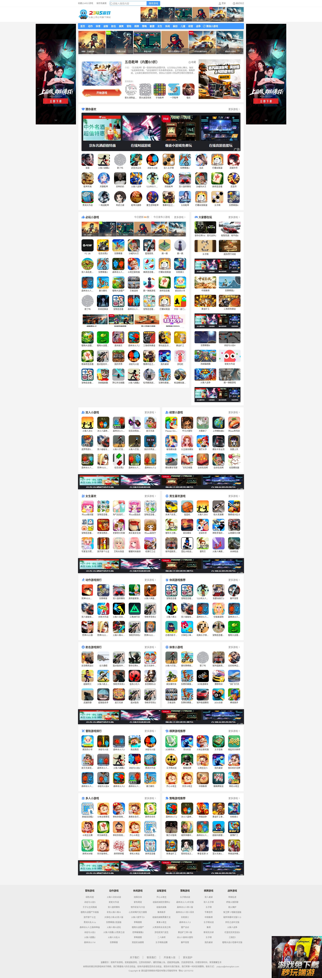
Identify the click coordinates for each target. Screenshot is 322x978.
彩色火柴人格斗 (114, 912)
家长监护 (187, 957)
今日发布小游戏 (161, 217)
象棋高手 (161, 912)
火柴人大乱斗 (114, 937)
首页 (82, 26)
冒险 (129, 26)
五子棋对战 (185, 897)
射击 (113, 26)
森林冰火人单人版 (185, 907)
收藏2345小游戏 (85, 3)
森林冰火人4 (89, 942)
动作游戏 (114, 890)
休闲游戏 (138, 890)
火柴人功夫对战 (114, 897)
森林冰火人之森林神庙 (90, 927)
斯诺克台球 (209, 932)
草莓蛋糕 (138, 922)
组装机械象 (161, 907)
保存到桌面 (101, 3)
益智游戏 (161, 890)
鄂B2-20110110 (186, 970)
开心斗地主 (161, 897)
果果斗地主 (161, 922)
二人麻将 (161, 937)
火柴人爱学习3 (138, 917)
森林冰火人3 (185, 922)
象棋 (209, 927)
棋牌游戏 (208, 890)
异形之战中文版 (232, 922)
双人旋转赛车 (114, 907)
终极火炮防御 (232, 902)
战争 (198, 26)
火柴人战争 (232, 927)
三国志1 (232, 937)
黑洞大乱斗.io (90, 922)
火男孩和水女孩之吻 (161, 927)
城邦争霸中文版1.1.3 (232, 917)
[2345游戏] (94, 14)
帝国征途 (232, 897)
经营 (190, 26)
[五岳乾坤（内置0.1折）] (102, 74)
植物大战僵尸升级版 (90, 912)
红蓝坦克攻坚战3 (232, 932)
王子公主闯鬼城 (90, 907)
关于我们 (134, 957)
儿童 (183, 26)
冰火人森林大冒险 (185, 937)
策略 (144, 26)
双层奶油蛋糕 (138, 942)
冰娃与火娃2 (89, 932)
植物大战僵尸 (138, 927)
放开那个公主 (90, 917)
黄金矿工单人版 (185, 932)
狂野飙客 (114, 942)
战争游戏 (232, 890)
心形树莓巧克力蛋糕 (138, 912)
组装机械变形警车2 (161, 902)
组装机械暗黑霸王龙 (161, 917)
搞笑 (121, 26)
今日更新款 (141, 217)
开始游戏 (101, 92)
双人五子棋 (209, 902)
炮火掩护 (232, 907)
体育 (98, 26)
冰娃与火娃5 (89, 902)
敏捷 (152, 26)
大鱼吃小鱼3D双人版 (113, 917)
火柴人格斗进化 (114, 927)
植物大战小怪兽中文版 (232, 942)
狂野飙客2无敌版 (113, 922)
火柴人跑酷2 (89, 937)
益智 (105, 26)
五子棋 (209, 907)
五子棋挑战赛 (161, 942)
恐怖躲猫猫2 (138, 932)
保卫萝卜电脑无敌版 (232, 912)
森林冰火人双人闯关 (185, 912)
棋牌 (136, 26)
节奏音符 (209, 912)
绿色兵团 (90, 897)
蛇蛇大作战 (114, 902)
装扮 (175, 26)
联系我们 (151, 957)
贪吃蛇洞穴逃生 (161, 932)
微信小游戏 (212, 26)
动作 (90, 26)
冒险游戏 (89, 890)
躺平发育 (185, 942)
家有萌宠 (138, 902)
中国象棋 (209, 917)
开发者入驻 (169, 957)
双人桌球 (209, 897)
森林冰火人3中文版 (185, 902)
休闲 (167, 26)
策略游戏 (185, 890)
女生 (159, 26)
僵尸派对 (185, 927)
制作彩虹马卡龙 (138, 907)
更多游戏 (233, 109)
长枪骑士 (185, 917)
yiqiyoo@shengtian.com (228, 966)
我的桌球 (209, 942)
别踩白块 (138, 897)
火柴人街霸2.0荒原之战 (113, 932)
